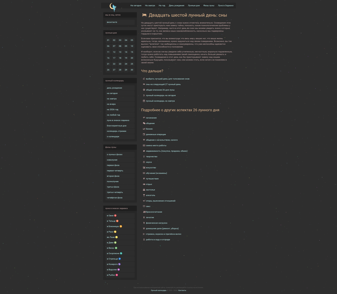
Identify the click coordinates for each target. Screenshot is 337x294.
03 (120, 40)
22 (114, 64)
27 (114, 70)
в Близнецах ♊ (114, 226)
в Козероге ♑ (114, 264)
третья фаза (113, 187)
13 (120, 52)
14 (126, 52)
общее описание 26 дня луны (160, 90)
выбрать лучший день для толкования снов (167, 78)
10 (132, 46)
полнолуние (112, 181)
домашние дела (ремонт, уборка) (162, 228)
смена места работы (156, 145)
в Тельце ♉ (113, 221)
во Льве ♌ (112, 237)
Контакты (182, 290)
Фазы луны (208, 5)
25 (132, 64)
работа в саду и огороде (158, 239)
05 (132, 40)
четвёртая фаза (114, 197)
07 (114, 46)
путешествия (152, 178)
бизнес (149, 129)
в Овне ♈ (112, 215)
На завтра (150, 5)
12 (114, 52)
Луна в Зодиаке (225, 5)
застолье (150, 189)
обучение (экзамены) (156, 173)
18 (120, 58)
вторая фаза (113, 176)
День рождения (176, 5)
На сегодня (135, 5)
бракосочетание (154, 212)
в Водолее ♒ (113, 269)
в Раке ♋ (112, 231)
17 (114, 58)
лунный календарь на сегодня (161, 95)
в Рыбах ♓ (112, 275)
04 (126, 40)
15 (132, 52)
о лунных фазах (114, 154)
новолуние (112, 160)
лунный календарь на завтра (160, 101)
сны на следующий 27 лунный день (163, 84)
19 (126, 58)
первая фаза (113, 165)
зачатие (150, 217)
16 (108, 58)
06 (108, 46)
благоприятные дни (116, 125)
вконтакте (112, 22)
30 (132, 70)
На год (162, 5)
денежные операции (156, 134)
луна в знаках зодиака (118, 120)
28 (120, 70)
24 (126, 64)
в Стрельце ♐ (114, 258)
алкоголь (150, 195)
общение (150, 123)
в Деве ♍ (112, 242)
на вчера (111, 104)
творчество (151, 156)
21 (108, 64)
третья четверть (115, 192)
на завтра (112, 98)
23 (120, 64)
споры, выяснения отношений (160, 201)
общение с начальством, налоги (162, 140)
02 (114, 40)
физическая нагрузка (156, 223)
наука (149, 162)
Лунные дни (194, 5)
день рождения (114, 88)
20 (132, 58)
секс (148, 206)
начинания (151, 117)
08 (120, 46)
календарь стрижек (116, 131)
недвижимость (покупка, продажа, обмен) (167, 151)
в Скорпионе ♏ (114, 253)
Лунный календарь (158, 290)
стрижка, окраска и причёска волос (163, 234)
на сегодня (112, 93)
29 (126, 70)
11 (108, 52)
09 (126, 46)
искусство (151, 167)
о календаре (113, 136)
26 (108, 70)
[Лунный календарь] (113, 7)
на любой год (113, 115)
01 (108, 40)
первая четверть (115, 170)
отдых (149, 184)
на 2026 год (112, 109)
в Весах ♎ (112, 248)
